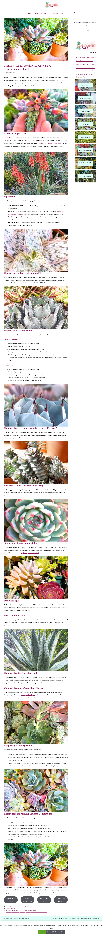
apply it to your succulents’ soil (30, 553)
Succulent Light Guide (10, 899)
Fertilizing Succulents (14, 906)
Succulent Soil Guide (44, 899)
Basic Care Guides (41, 13)
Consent (41, 932)
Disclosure (57, 918)
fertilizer (14, 908)
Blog (69, 13)
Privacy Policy (64, 918)
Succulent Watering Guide (27, 899)
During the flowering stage (28, 695)
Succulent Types (59, 13)
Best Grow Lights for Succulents (85, 64)
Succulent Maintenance (26, 906)
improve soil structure (31, 140)
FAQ (70, 918)
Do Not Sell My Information (55, 932)
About (52, 918)
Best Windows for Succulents (84, 61)
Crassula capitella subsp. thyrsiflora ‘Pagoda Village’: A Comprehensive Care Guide (26, 912)
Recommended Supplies (86, 918)
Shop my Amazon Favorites (61, 899)
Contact (74, 918)
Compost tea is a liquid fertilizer (13, 138)
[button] (74, 13)
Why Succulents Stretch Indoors (85, 57)
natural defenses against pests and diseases (50, 143)
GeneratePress (26, 918)
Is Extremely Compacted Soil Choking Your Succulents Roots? (21, 910)
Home (30, 13)
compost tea (9, 908)
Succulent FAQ (96, 918)
